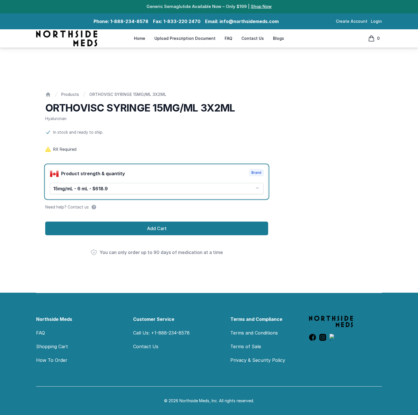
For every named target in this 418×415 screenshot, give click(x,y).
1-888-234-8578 (129, 21)
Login (376, 21)
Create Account (351, 21)
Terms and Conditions (254, 333)
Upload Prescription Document (185, 38)
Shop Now (261, 6)
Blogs (278, 38)
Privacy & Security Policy (257, 360)
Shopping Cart (52, 346)
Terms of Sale (245, 346)
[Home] (48, 94)
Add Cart (157, 228)
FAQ (228, 38)
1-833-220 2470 (182, 21)
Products (70, 94)
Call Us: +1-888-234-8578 (161, 333)
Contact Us (252, 38)
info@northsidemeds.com (249, 21)
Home (139, 38)
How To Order (51, 360)
